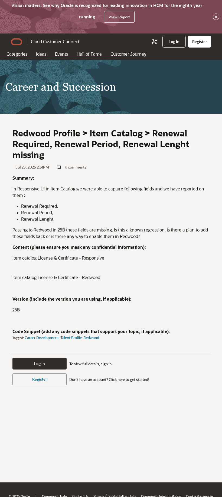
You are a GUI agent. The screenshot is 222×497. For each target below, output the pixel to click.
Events (61, 54)
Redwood (91, 337)
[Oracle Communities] (154, 41)
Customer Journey (128, 54)
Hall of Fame (89, 54)
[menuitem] (174, 42)
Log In (39, 363)
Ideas (41, 54)
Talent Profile (71, 337)
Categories (16, 54)
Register (39, 379)
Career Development (42, 337)
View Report (119, 16)
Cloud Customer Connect (55, 41)
